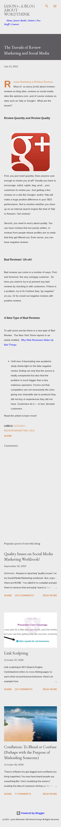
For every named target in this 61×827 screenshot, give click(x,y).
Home (9, 20)
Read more (50, 595)
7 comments (23, 793)
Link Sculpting (16, 653)
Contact (15, 24)
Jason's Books (20, 20)
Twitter (31, 20)
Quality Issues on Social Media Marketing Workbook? (28, 556)
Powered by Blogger (33, 813)
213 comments (24, 595)
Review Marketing (16, 430)
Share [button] (8, 435)
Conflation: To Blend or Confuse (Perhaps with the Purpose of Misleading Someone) (30, 752)
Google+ (19, 425)
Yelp (32, 430)
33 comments (23, 689)
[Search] (47, 6)
